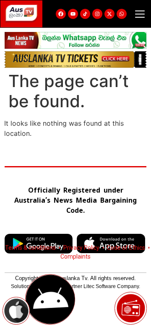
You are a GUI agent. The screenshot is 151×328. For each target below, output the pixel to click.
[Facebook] (61, 14)
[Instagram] (97, 14)
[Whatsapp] (122, 14)
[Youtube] (73, 14)
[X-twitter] (109, 14)
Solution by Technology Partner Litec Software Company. (75, 286)
